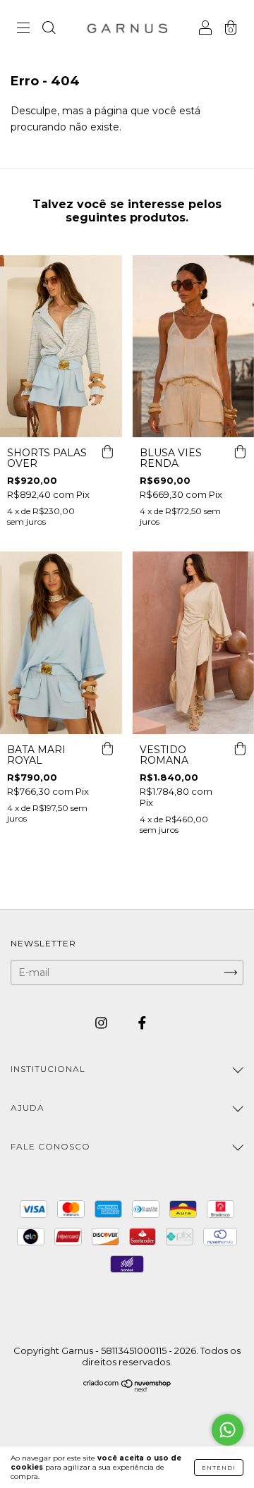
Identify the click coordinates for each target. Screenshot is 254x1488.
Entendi (219, 1467)
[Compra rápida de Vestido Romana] (240, 748)
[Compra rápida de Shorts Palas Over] (108, 451)
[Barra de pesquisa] (49, 29)
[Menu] (23, 29)
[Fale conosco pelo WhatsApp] (227, 1430)
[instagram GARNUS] (102, 1023)
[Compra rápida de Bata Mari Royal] (108, 748)
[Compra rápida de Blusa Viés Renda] (240, 451)
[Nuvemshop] (127, 1388)
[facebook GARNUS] (142, 1023)
